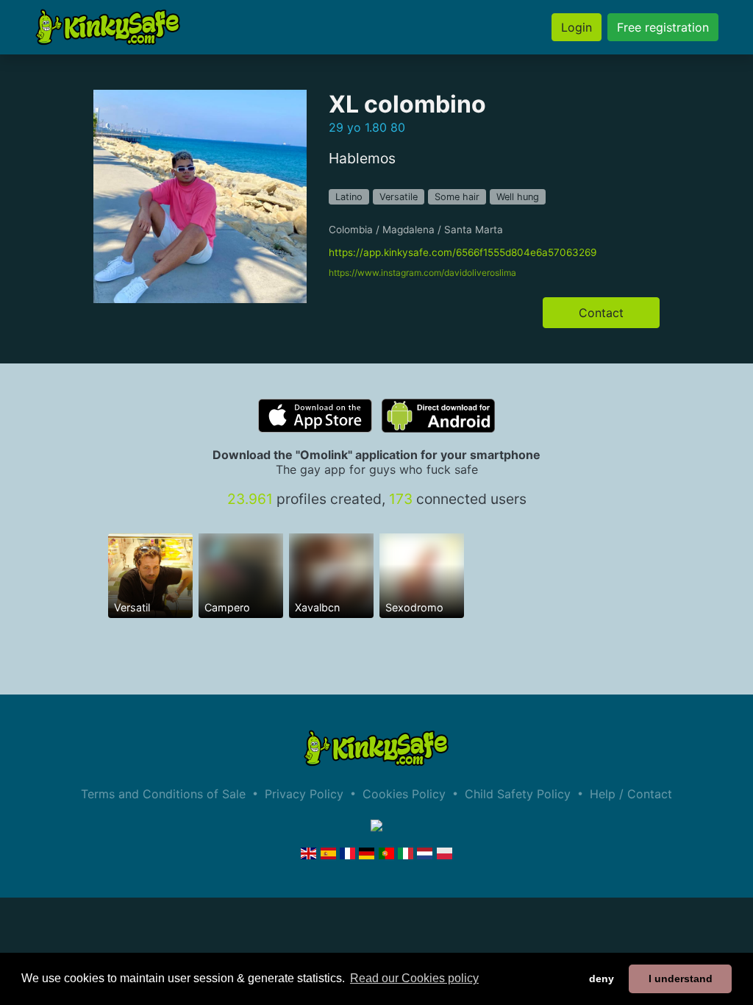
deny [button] (601, 978)
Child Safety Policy (518, 793)
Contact (601, 312)
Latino (349, 196)
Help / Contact (631, 793)
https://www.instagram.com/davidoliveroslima (422, 272)
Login (576, 27)
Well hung (517, 196)
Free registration (663, 27)
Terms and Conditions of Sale (163, 793)
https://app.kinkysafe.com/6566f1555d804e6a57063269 (462, 252)
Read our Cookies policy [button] (414, 978)
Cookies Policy (404, 793)
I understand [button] (681, 978)
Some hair (457, 196)
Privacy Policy (304, 793)
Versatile (398, 196)
